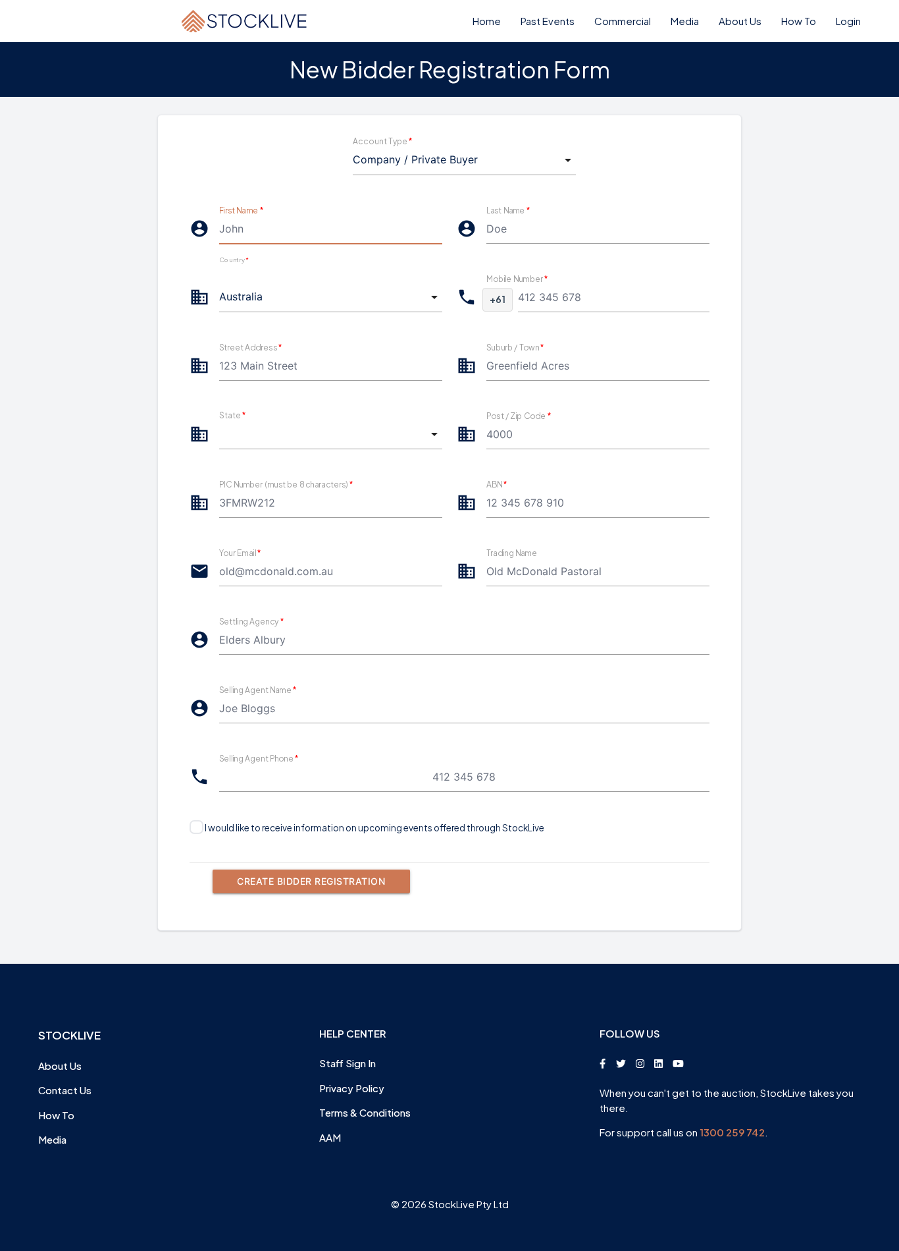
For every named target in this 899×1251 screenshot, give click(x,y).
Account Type (382, 141)
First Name (241, 210)
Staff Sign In (347, 1063)
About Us (740, 20)
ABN (496, 484)
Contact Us (64, 1090)
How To (798, 20)
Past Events (548, 20)
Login (848, 20)
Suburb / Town (515, 347)
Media (685, 20)
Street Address (250, 347)
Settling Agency (251, 621)
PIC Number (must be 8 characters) (286, 484)
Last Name (508, 210)
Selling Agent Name (258, 689)
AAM (330, 1137)
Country (233, 260)
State (232, 415)
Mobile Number (517, 278)
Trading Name (511, 552)
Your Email (240, 552)
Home (487, 20)
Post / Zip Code (518, 415)
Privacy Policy (351, 1088)
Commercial (622, 20)
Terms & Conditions (365, 1112)
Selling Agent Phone (259, 758)
